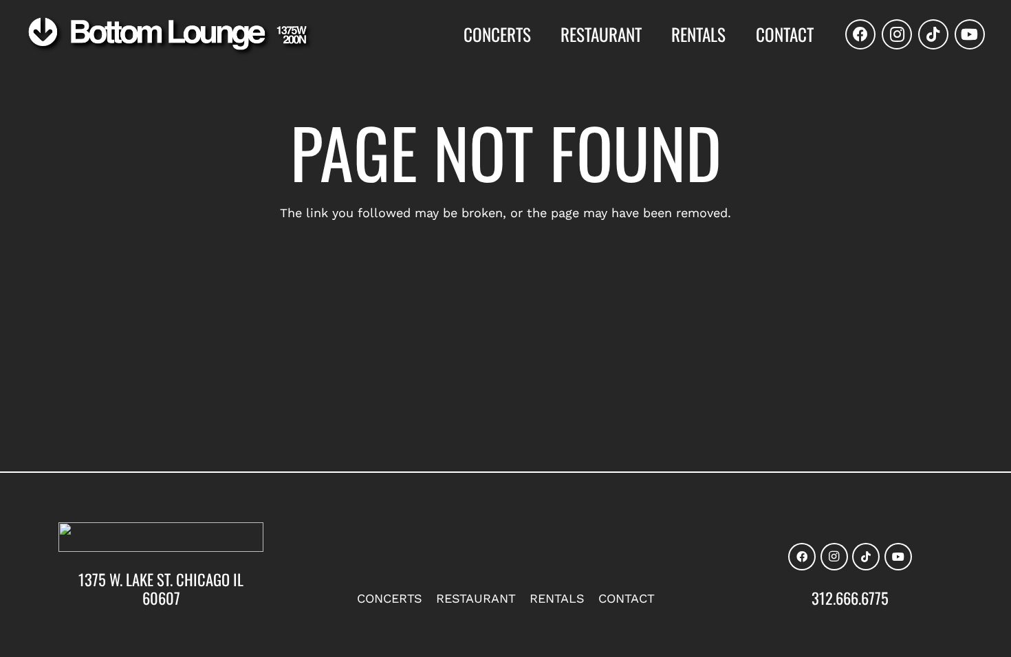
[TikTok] (933, 34)
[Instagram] (897, 34)
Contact (626, 598)
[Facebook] (860, 34)
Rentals (557, 598)
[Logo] (169, 36)
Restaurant (476, 598)
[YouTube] (970, 34)
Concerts (389, 598)
